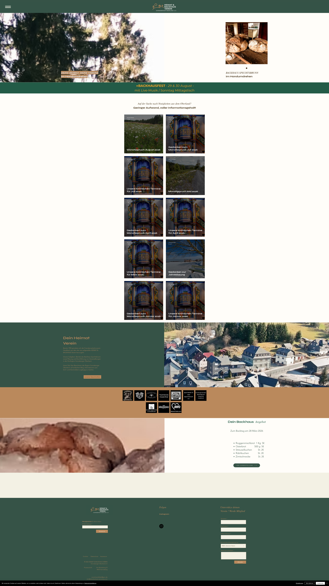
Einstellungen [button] (299, 583)
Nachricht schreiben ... (227, 550)
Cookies (85, 556)
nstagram (164, 514)
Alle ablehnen (309, 583)
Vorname (223, 518)
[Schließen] (327, 583)
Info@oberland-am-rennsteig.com (97, 579)
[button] (8, 7)
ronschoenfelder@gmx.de (99, 577)
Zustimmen (320, 583)
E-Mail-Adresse (86, 524)
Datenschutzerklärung (90, 583)
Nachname (224, 526)
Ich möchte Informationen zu (229, 542)
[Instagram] (161, 526)
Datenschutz (94, 556)
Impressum (103, 556)
